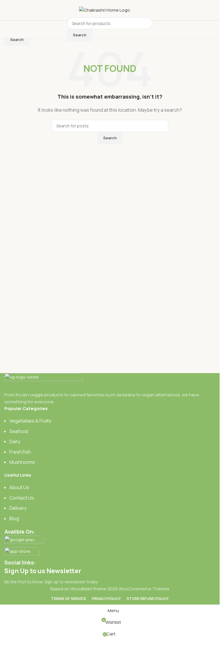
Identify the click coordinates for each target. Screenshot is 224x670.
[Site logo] (104, 10)
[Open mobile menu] (62, 29)
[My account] (158, 29)
